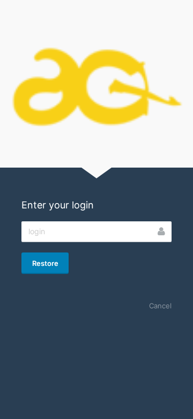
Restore (45, 263)
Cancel (160, 305)
